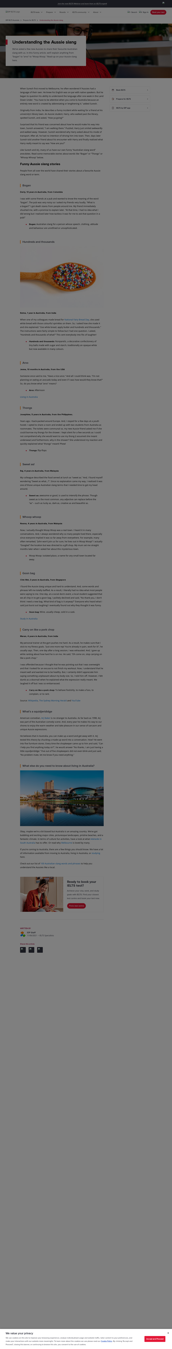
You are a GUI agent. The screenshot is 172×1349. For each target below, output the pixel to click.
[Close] (168, 1333)
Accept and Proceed (154, 1339)
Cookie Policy (106, 1341)
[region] (86, 1339)
